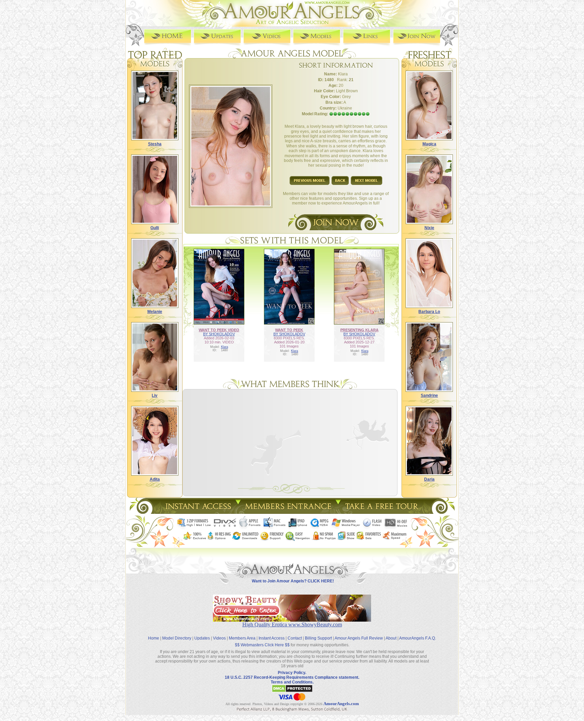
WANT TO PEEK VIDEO (219, 330)
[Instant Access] (198, 512)
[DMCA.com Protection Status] (292, 691)
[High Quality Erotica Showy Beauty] (292, 620)
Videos (219, 638)
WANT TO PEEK (289, 330)
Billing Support (318, 638)
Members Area (242, 638)
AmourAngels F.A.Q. (417, 638)
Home (153, 638)
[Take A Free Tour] (383, 512)
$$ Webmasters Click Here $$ (262, 645)
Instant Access (272, 638)
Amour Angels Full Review (359, 638)
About (391, 638)
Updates (202, 638)
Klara (224, 347)
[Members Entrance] (288, 512)
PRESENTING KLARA (359, 330)
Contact (295, 638)
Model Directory (176, 638)
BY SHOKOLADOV (219, 334)
